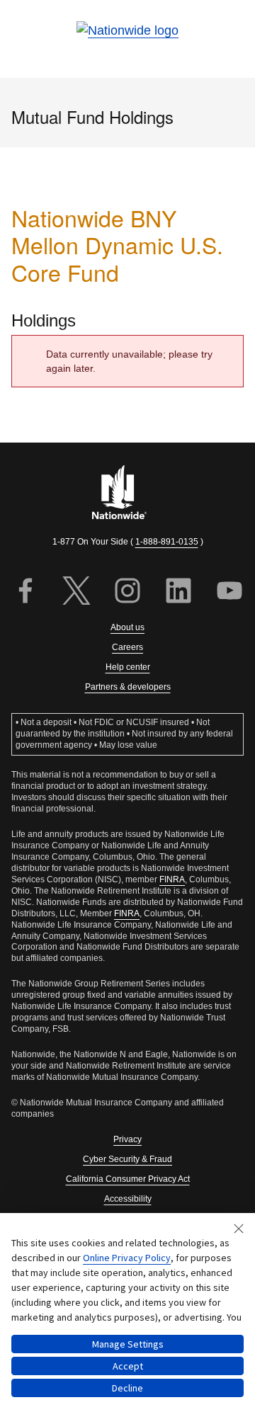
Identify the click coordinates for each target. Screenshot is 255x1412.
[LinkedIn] (178, 592)
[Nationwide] (127, 494)
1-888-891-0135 (166, 542)
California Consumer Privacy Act (128, 1179)
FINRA (172, 879)
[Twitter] (76, 592)
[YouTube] (229, 592)
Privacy (127, 1139)
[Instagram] (127, 592)
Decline (127, 1388)
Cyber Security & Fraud (127, 1159)
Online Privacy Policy (127, 1257)
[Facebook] (25, 592)
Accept (128, 1366)
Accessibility (128, 1199)
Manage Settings (128, 1344)
